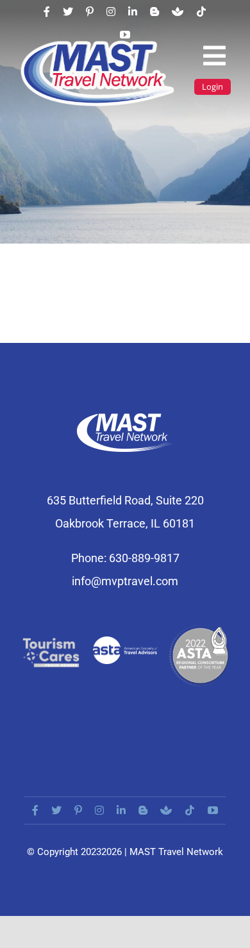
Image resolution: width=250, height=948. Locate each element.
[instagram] (110, 11)
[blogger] (154, 11)
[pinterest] (90, 11)
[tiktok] (201, 11)
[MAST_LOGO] (98, 44)
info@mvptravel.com (125, 581)
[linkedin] (132, 11)
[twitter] (68, 11)
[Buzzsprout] (177, 11)
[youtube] (125, 34)
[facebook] (47, 11)
